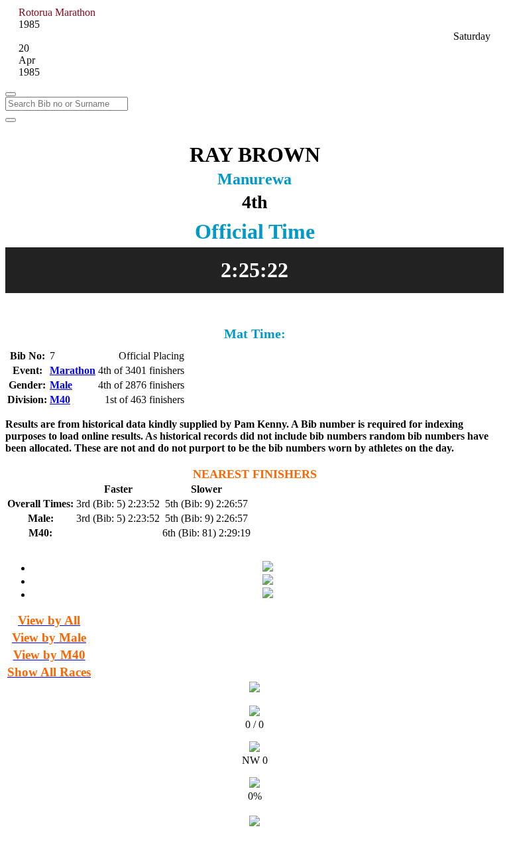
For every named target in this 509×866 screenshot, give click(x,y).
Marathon (72, 370)
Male (61, 385)
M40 (60, 399)
